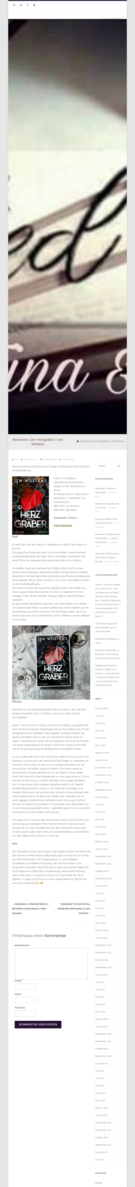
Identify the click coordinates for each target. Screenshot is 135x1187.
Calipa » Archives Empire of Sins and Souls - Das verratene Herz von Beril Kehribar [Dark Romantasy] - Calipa (107, 592)
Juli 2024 (99, 893)
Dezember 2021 (103, 1122)
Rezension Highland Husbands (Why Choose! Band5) (107, 557)
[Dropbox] (34, 5)
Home (98, 643)
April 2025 (100, 827)
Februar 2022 (101, 1108)
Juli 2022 (99, 1071)
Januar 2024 (101, 937)
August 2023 (101, 974)
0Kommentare (67, 459)
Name (18, 981)
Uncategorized (49, 459)
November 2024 (103, 864)
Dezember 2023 (103, 945)
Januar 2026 (101, 760)
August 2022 (101, 1063)
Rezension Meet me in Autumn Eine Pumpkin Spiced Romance (107, 681)
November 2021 (103, 1130)
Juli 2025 (99, 804)
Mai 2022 (99, 1085)
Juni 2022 (100, 1078)
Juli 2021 (99, 1159)
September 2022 (103, 1056)
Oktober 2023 (101, 960)
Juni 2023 (100, 989)
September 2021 (103, 1145)
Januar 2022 (101, 1115)
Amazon (72, 517)
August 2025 (101, 797)
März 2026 (100, 745)
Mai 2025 (99, 819)
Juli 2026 (99, 716)
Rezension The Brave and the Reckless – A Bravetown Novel (107, 538)
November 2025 (103, 775)
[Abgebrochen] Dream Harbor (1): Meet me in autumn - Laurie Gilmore (107, 669)
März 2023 (100, 1011)
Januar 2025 (101, 849)
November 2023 (103, 952)
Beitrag (98, 1183)
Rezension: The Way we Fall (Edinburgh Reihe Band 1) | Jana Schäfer (74, 908)
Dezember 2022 (103, 1034)
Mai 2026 (99, 730)
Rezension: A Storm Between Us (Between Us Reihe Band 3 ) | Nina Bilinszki (30, 908)
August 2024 (101, 886)
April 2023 (100, 1004)
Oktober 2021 (101, 1137)
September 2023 (103, 967)
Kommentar (22, 945)
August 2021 (101, 1152)
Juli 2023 (99, 982)
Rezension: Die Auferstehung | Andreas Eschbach (106, 627)
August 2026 (101, 708)
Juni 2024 (100, 900)
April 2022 (100, 1093)
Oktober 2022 (101, 1048)
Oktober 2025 (101, 782)
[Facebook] (27, 5)
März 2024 (100, 923)
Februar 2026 (102, 753)
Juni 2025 (100, 812)
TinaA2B (99, 623)
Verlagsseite (60, 517)
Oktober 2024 (102, 871)
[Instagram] (14, 5)
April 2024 (100, 915)
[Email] (20, 5)
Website (20, 1008)
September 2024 (103, 878)
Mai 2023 (99, 997)
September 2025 (103, 790)
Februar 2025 (101, 841)
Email (18, 994)
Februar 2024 (102, 930)
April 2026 (100, 738)
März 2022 (100, 1100)
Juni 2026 (100, 723)
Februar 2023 (101, 1019)
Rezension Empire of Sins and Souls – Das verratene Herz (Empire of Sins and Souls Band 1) (108, 608)
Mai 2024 (99, 908)
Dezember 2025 (103, 767)
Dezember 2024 (103, 856)
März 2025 (100, 834)
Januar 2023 (101, 1026)
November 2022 (103, 1041)
